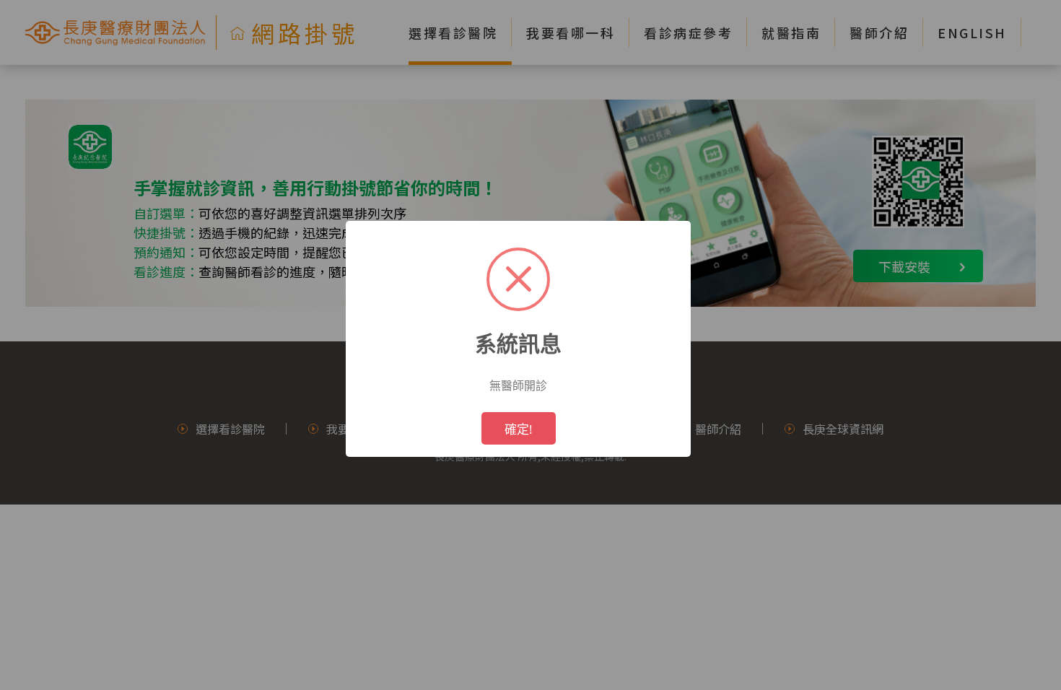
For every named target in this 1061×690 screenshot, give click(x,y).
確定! (519, 429)
